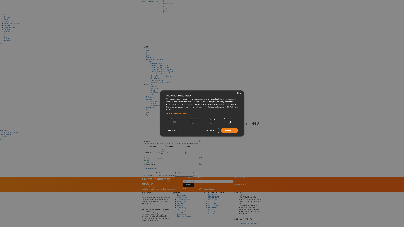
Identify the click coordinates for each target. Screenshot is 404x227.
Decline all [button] (211, 130)
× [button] (240, 93)
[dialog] (202, 113)
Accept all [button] (229, 130)
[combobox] (238, 93)
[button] (202, 113)
